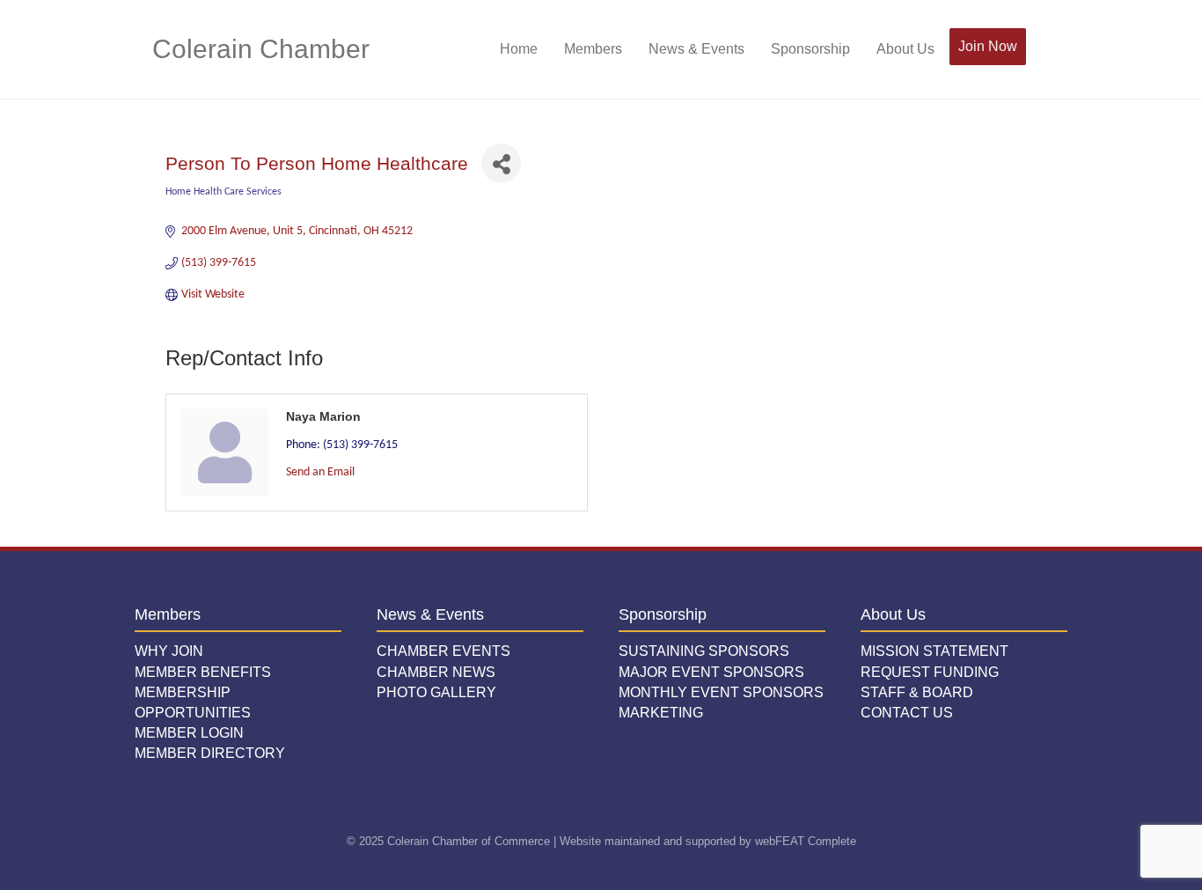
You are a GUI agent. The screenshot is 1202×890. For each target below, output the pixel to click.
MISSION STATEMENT (934, 651)
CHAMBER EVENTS (443, 651)
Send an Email (320, 472)
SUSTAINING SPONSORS (704, 651)
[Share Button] (501, 163)
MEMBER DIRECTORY (210, 753)
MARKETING (661, 712)
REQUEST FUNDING (930, 672)
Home (519, 48)
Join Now (987, 46)
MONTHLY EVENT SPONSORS (721, 692)
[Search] (1039, 49)
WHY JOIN (169, 651)
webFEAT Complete (805, 841)
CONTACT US (907, 712)
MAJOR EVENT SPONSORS (711, 672)
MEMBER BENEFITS (203, 672)
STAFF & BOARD (917, 692)
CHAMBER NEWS (436, 672)
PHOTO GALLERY (436, 692)
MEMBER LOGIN (189, 732)
